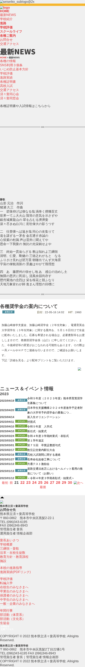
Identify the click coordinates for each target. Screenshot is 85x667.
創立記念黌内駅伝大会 (41, 450)
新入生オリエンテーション (43, 417)
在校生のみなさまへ (14, 587)
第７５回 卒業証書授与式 (43, 445)
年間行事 (6, 610)
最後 (43, 487)
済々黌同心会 (9, 94)
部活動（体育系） (12, 614)
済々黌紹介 (6, 537)
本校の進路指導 (11, 567)
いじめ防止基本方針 (14, 69)
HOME (4, 11)
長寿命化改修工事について (43, 459)
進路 (3, 564)
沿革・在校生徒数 (12, 552)
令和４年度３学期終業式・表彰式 (48, 436)
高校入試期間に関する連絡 (43, 454)
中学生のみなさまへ (14, 599)
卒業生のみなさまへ (14, 591)
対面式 (31, 421)
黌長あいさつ (9, 540)
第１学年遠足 (35, 440)
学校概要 (6, 544)
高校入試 (6, 85)
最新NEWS (8, 15)
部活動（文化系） (12, 619)
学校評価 (6, 73)
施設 (3, 561)
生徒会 (4, 623)
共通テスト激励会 (38, 464)
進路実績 (6, 77)
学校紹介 (6, 19)
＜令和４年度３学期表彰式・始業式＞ (50, 478)
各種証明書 (8, 81)
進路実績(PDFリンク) (15, 572)
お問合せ (6, 39)
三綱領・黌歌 (9, 548)
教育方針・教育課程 (14, 556)
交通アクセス (9, 44)
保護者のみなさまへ (14, 595)
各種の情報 (8, 61)
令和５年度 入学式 (39, 426)
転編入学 (6, 583)
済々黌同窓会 (9, 98)
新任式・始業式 (37, 431)
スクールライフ (8, 607)
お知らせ (5, 575)
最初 (5, 482)
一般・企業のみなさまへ (17, 603)
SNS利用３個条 (11, 65)
